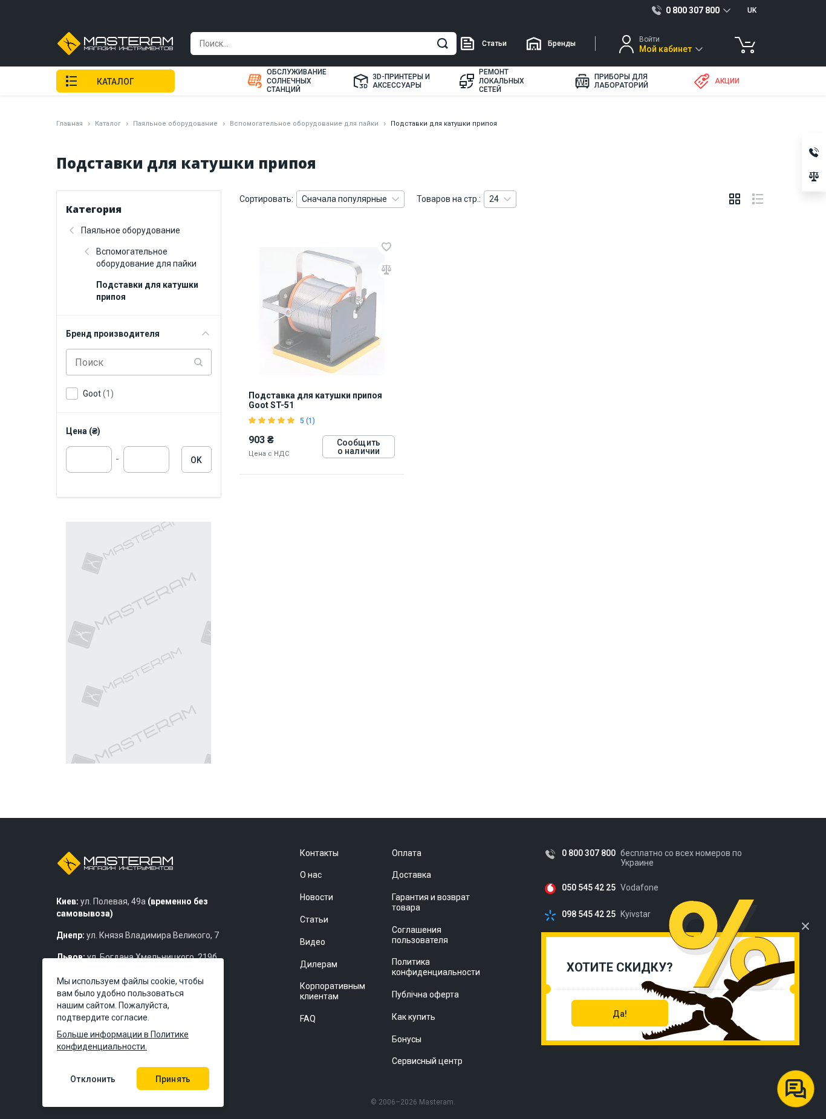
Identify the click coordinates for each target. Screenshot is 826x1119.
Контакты (319, 853)
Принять (172, 1079)
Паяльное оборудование (175, 124)
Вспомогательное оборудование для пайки (304, 124)
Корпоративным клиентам (332, 991)
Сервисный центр (427, 1061)
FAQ (308, 1018)
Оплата (406, 853)
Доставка (411, 875)
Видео (312, 942)
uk (751, 10)
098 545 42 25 (589, 914)
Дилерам (318, 964)
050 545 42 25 (589, 887)
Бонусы (406, 1039)
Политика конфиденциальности (436, 967)
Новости (316, 897)
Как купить (413, 1017)
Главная (69, 124)
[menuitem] (292, 81)
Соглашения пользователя (420, 935)
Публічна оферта (425, 994)
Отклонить (92, 1079)
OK (196, 460)
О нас (311, 875)
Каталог (108, 124)
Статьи (494, 43)
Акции (727, 81)
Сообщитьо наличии (358, 447)
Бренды (562, 43)
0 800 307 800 (589, 853)
